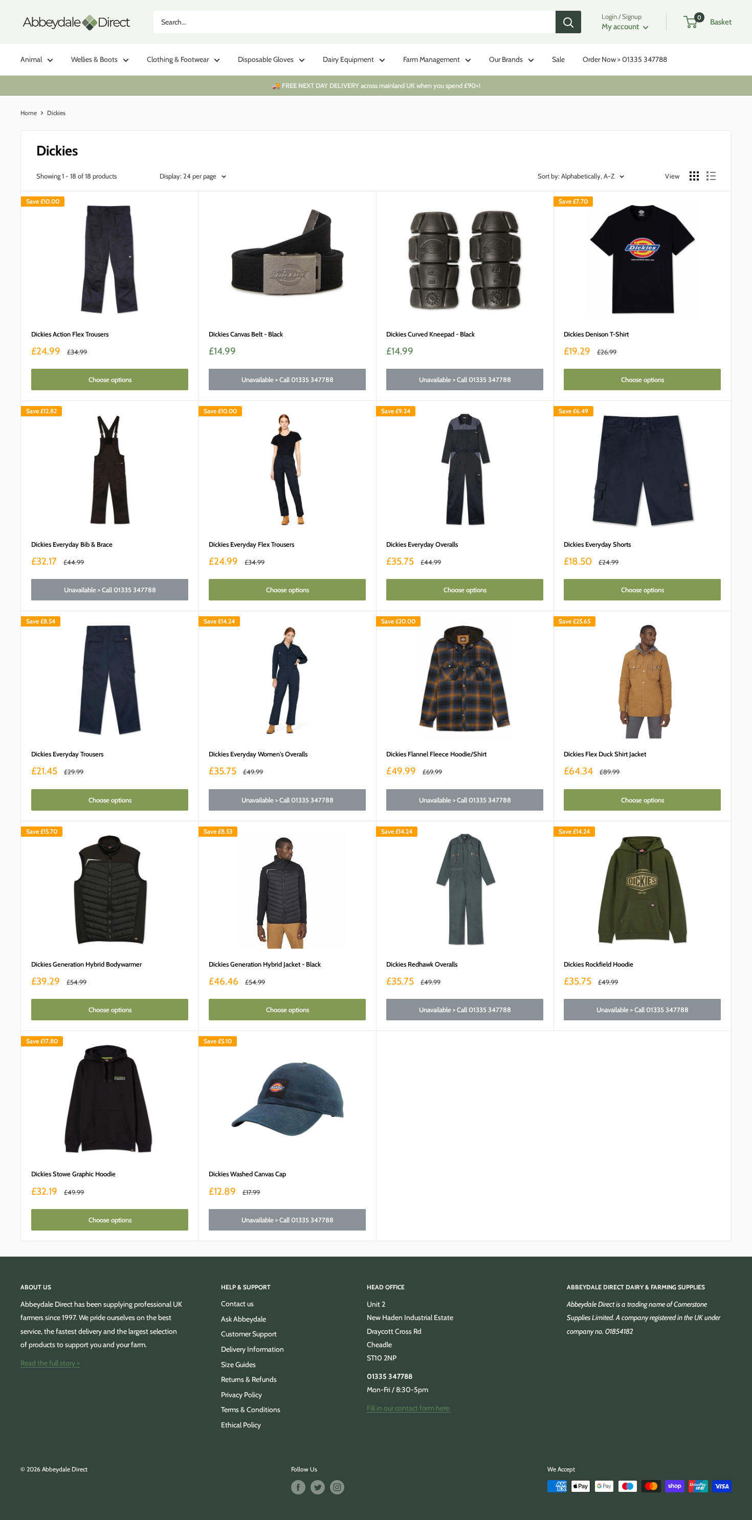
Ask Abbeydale (243, 1319)
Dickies (56, 113)
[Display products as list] (711, 176)
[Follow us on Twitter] (318, 1487)
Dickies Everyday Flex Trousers (251, 544)
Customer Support (249, 1333)
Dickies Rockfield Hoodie (598, 964)
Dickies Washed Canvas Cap (247, 1174)
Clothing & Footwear (178, 59)
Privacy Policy (241, 1394)
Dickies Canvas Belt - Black (246, 334)
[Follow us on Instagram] (337, 1487)
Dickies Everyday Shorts (597, 544)
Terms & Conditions (250, 1409)
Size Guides (238, 1364)
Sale (558, 59)
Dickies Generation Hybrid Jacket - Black (265, 964)
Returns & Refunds (249, 1379)
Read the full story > (50, 1363)
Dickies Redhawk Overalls (421, 964)
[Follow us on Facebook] (298, 1487)
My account (621, 26)
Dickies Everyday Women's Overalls (258, 754)
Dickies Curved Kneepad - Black (430, 334)
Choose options (110, 379)
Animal (31, 59)
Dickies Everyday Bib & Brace (72, 544)
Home (28, 113)
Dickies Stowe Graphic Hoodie (73, 1174)
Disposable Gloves (266, 59)
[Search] (568, 22)
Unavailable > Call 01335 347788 (287, 379)
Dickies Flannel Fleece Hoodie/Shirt (436, 754)
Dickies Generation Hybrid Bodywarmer (86, 964)
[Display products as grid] (694, 176)
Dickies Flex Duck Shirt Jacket (605, 754)
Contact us (237, 1303)
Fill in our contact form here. (409, 1408)
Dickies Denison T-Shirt (596, 334)
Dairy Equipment (348, 59)
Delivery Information (252, 1349)
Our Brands (506, 59)
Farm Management (431, 59)
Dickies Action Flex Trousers (69, 334)
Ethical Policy (241, 1424)
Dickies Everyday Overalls (422, 544)
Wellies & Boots (94, 59)
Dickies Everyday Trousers (67, 754)
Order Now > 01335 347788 (625, 59)
